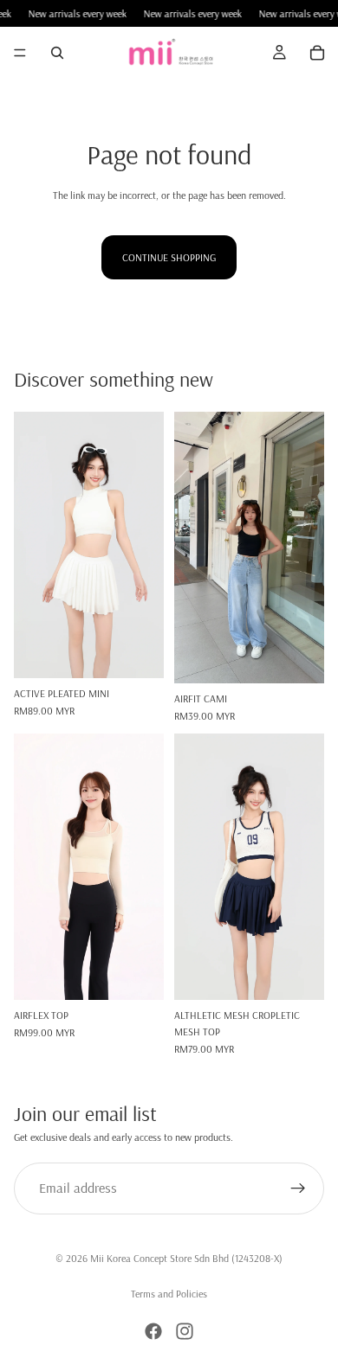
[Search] (57, 53)
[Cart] (317, 53)
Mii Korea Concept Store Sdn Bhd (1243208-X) (186, 1258)
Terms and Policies (169, 1293)
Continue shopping (169, 257)
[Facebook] (153, 1331)
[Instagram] (184, 1331)
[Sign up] (298, 1188)
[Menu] (20, 53)
